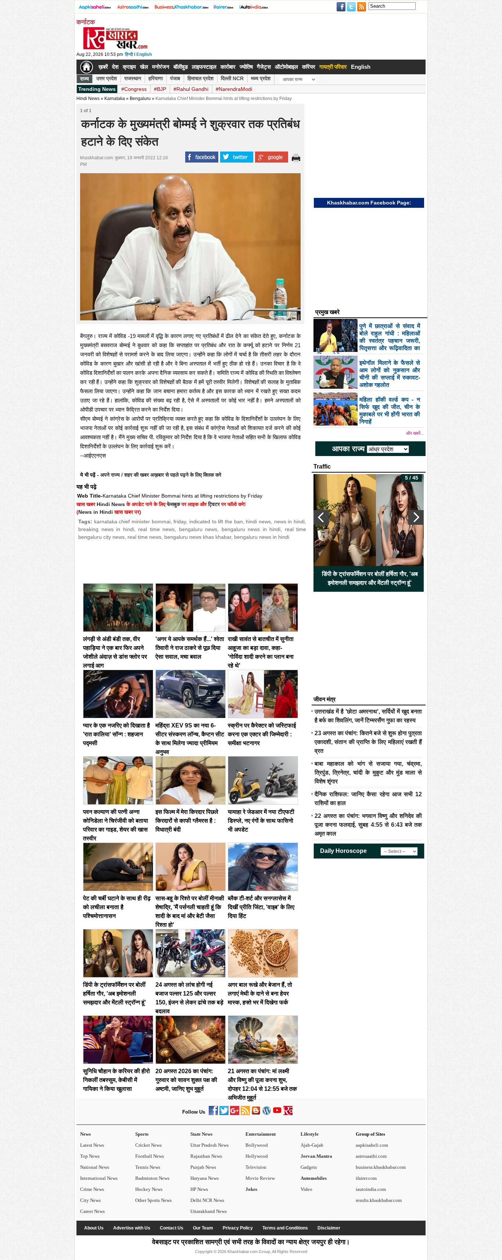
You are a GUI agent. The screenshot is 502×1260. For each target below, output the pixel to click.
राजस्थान (132, 78)
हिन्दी (129, 54)
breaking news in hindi (106, 529)
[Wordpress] (266, 1113)
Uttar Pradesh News (209, 1145)
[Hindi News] (115, 47)
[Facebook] (213, 1113)
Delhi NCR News (207, 1200)
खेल (144, 67)
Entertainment (260, 1134)
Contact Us (171, 1228)
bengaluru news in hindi (251, 529)
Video (306, 1189)
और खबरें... (415, 433)
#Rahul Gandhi (190, 89)
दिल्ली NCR (232, 78)
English (144, 54)
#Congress (134, 89)
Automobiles (314, 1178)
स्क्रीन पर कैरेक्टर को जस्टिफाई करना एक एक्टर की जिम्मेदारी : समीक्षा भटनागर (262, 734)
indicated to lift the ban (216, 521)
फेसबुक (173, 504)
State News (201, 1134)
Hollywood (256, 1156)
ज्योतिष (246, 67)
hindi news (258, 521)
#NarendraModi (234, 89)
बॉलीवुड (180, 67)
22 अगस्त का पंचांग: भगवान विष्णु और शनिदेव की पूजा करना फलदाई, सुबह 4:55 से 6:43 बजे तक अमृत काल (368, 825)
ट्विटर (214, 504)
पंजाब (175, 78)
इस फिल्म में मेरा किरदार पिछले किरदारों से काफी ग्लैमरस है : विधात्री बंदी (186, 821)
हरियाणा (155, 78)
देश (115, 67)
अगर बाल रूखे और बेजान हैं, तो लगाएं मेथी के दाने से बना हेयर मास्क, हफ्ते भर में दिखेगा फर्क (260, 993)
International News (99, 1178)
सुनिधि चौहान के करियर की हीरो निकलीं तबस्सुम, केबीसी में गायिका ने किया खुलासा (116, 1080)
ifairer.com (366, 1178)
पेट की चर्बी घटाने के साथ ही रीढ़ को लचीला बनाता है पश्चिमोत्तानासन (117, 907)
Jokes (251, 1189)
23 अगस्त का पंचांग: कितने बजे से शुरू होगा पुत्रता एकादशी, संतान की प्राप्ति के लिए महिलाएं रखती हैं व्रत (368, 742)
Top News (90, 1156)
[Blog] (256, 1113)
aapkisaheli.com (372, 1145)
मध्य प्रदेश (260, 78)
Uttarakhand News (208, 1211)
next (416, 517)
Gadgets (309, 1167)
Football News (149, 1156)
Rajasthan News (206, 1156)
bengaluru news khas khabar (197, 537)
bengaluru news (198, 529)
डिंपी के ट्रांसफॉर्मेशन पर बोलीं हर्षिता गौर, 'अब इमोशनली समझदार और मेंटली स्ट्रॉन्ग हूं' (114, 993)
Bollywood (256, 1145)
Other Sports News (153, 1200)
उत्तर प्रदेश (106, 78)
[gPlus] (234, 1113)
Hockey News (148, 1189)
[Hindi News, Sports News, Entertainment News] (86, 67)
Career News (92, 1211)
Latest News (92, 1145)
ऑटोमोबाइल (286, 67)
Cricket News (148, 1145)
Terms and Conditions (285, 1228)
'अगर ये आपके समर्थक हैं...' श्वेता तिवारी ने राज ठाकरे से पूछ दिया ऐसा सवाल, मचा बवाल (189, 648)
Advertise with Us (131, 1228)
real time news (156, 529)
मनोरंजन (160, 67)
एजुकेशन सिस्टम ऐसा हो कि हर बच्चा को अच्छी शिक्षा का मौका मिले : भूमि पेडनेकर (399, 578)
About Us (94, 1228)
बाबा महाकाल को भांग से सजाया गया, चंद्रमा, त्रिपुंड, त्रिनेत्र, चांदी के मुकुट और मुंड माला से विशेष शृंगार (368, 772)
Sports (141, 1134)
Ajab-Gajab (312, 1145)
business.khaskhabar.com (381, 1167)
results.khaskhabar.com (379, 1200)
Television (255, 1167)
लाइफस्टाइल (204, 67)
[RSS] (245, 1113)
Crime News (92, 1189)
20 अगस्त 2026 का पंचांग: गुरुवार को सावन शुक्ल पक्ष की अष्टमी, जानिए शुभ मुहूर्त (186, 1080)
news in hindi (289, 521)
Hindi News (88, 98)
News (85, 1134)
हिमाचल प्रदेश (200, 78)
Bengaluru (140, 98)
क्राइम (129, 67)
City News (90, 1200)
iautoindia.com (371, 1189)
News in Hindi (95, 512)
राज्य (84, 79)
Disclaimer (329, 1228)
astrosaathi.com (371, 1156)
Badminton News (152, 1178)
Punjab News (203, 1167)
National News (94, 1167)
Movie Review (260, 1178)
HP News (199, 1189)
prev (321, 517)
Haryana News (204, 1178)
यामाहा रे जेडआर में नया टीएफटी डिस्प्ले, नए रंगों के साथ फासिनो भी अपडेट (261, 821)
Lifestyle (310, 1134)
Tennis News (147, 1167)
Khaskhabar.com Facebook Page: (369, 203)
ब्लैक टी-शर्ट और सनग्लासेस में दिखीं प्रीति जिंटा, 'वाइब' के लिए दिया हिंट (261, 907)
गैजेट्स (264, 67)
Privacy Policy (238, 1228)
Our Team (203, 1228)
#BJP (160, 89)
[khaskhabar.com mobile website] (288, 1113)
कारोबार (228, 67)
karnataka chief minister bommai (132, 521)
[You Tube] (277, 1113)
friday (179, 521)
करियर (308, 67)
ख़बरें (103, 67)
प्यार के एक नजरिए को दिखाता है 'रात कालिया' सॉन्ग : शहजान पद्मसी (116, 734)
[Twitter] (224, 1113)
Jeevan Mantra (316, 1156)
